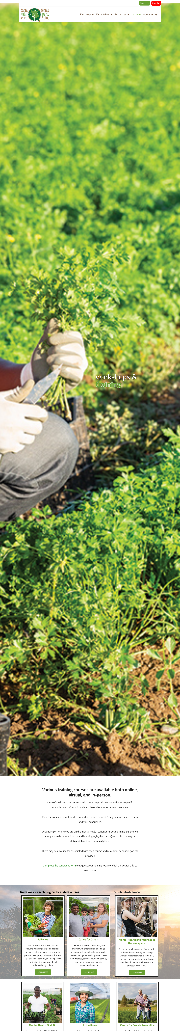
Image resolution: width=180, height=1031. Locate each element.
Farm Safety (102, 14)
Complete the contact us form (59, 865)
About (146, 14)
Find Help (85, 14)
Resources (120, 14)
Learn (135, 14)
